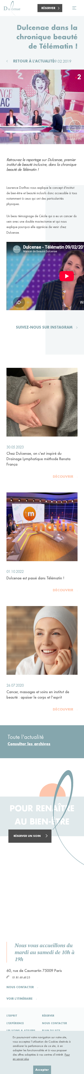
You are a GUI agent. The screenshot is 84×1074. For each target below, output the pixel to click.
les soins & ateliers (20, 1030)
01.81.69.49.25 (20, 977)
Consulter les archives (29, 743)
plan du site (51, 1030)
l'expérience (15, 1023)
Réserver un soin (27, 836)
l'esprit (11, 1015)
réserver (48, 1015)
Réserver (48, 8)
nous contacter (54, 1023)
